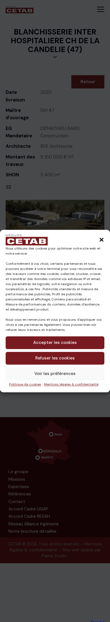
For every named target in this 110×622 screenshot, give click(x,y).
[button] (101, 239)
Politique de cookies (25, 384)
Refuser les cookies (55, 358)
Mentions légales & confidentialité (71, 384)
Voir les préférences (55, 373)
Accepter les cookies (55, 342)
